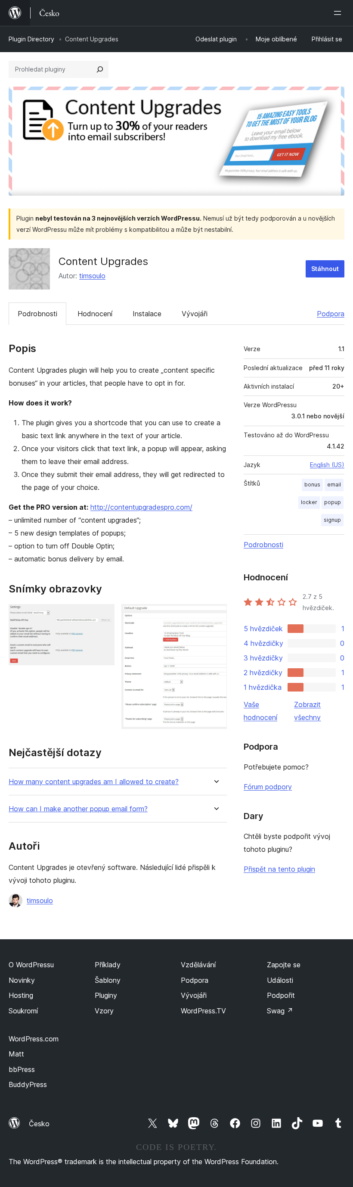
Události (280, 980)
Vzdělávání (198, 964)
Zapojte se (283, 964)
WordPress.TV (203, 1010)
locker (309, 502)
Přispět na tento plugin (279, 869)
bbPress (22, 1069)
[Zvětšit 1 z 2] (103, 615)
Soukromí (23, 1010)
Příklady (108, 964)
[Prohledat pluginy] (99, 69)
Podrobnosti (37, 313)
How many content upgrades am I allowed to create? (94, 782)
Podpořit (281, 995)
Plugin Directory (31, 39)
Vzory (104, 1010)
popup (332, 502)
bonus (312, 484)
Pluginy (106, 995)
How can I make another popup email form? (78, 809)
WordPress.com (34, 1038)
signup (332, 520)
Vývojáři (194, 313)
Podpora (330, 313)
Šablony (108, 980)
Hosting (21, 995)
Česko (39, 1123)
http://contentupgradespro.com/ (141, 507)
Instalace (147, 313)
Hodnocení (94, 313)
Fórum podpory (268, 786)
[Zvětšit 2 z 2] (215, 615)
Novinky (22, 980)
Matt (16, 1054)
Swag (280, 1010)
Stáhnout (325, 268)
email (334, 484)
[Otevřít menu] (339, 13)
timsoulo (92, 275)
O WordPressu (31, 964)
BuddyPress (28, 1084)
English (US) (327, 464)
